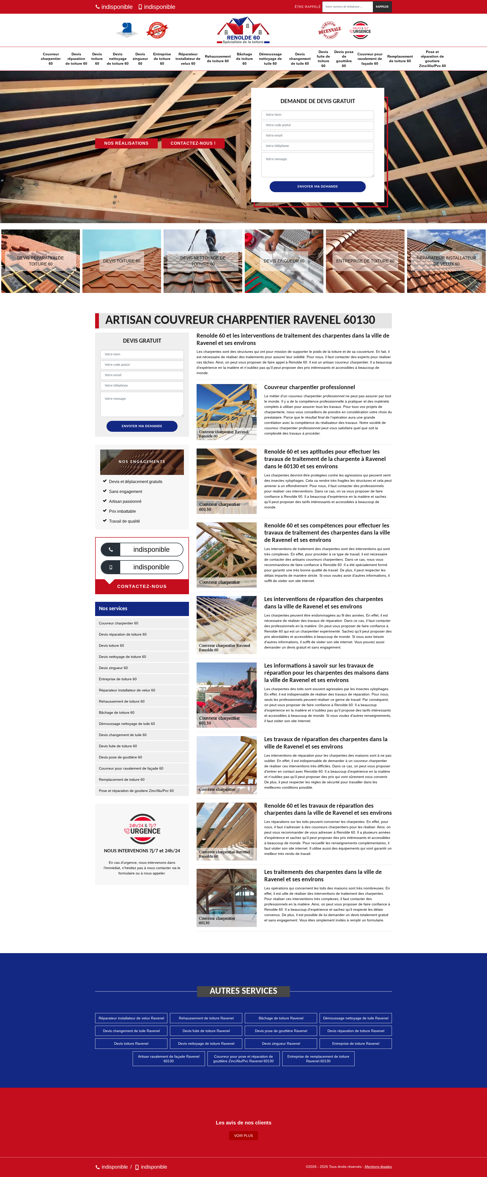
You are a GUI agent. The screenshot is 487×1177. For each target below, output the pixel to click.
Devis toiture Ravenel (131, 1043)
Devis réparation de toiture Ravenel (355, 1031)
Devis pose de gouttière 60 (344, 59)
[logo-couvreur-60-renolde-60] (243, 30)
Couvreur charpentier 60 (51, 58)
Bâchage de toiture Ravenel (281, 1018)
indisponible (117, 6)
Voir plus (243, 1136)
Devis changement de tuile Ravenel (131, 1031)
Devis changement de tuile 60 (300, 58)
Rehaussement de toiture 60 (218, 58)
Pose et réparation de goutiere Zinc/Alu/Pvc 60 (432, 59)
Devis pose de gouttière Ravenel (281, 1031)
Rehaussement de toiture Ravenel (206, 1018)
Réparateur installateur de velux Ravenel (131, 1018)
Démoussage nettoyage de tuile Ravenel (355, 1018)
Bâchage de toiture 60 (244, 58)
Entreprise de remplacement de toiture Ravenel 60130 (318, 1058)
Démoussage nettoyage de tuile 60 (270, 58)
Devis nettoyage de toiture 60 (118, 58)
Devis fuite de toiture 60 (323, 59)
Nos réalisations (126, 143)
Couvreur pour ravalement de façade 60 (369, 58)
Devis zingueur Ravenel (281, 1043)
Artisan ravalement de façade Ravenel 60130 (168, 1058)
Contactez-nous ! (193, 143)
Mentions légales (378, 1167)
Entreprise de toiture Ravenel (355, 1043)
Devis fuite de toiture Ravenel (206, 1031)
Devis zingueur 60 (140, 58)
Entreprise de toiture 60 (162, 58)
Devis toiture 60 (97, 58)
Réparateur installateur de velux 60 (188, 58)
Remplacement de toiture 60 (400, 58)
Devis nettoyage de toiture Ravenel (206, 1043)
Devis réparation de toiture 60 (76, 58)
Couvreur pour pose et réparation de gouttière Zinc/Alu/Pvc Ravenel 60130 (243, 1058)
